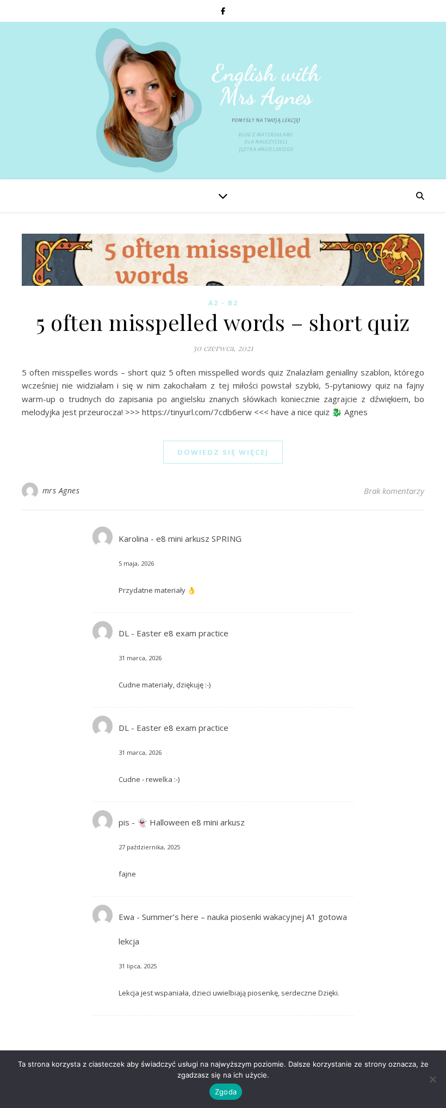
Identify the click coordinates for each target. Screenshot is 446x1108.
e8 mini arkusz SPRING (198, 538)
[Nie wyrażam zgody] (432, 1079)
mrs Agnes (61, 490)
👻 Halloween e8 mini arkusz (191, 822)
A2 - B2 (223, 303)
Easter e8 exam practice (182, 633)
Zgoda (226, 1091)
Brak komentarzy (394, 490)
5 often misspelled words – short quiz (223, 322)
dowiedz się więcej (223, 452)
